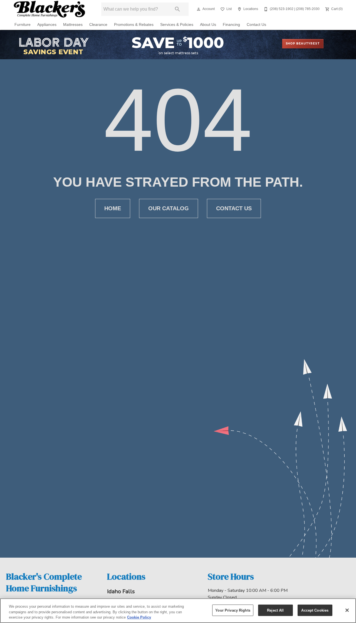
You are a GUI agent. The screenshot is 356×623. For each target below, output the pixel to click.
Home (112, 208)
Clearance (98, 25)
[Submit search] (177, 9)
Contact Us (256, 25)
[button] (198, 9)
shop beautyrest (303, 43)
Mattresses (73, 25)
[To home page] (49, 9)
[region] (178, 610)
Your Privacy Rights (232, 610)
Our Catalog (168, 208)
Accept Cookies (314, 610)
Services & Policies (176, 25)
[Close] (347, 610)
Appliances (46, 25)
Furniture (22, 25)
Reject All (275, 610)
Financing (231, 25)
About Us (208, 25)
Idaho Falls (121, 591)
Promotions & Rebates (134, 25)
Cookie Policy (139, 617)
